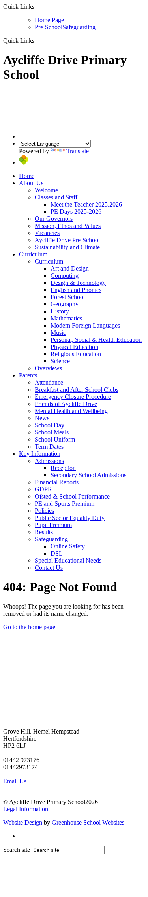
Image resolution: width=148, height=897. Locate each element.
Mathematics (66, 318)
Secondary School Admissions (88, 475)
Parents (28, 375)
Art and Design (70, 268)
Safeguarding (79, 27)
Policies (44, 510)
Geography (65, 304)
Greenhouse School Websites (88, 822)
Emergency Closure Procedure (73, 396)
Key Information (39, 453)
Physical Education (74, 346)
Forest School (68, 297)
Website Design (22, 822)
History (60, 311)
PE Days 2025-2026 (76, 211)
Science (60, 361)
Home (26, 176)
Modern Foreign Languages (85, 325)
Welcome (46, 190)
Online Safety (68, 546)
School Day (49, 425)
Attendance (49, 382)
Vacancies (47, 232)
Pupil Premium (53, 525)
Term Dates (49, 446)
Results (44, 532)
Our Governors (54, 218)
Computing (65, 275)
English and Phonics (76, 289)
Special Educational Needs (68, 560)
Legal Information (25, 809)
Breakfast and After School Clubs (76, 389)
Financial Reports (57, 482)
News (42, 418)
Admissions (49, 460)
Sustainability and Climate (67, 247)
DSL (57, 553)
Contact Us (49, 567)
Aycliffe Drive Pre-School (67, 240)
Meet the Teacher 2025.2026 (86, 204)
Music (58, 332)
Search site (16, 849)
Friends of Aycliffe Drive (66, 403)
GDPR (43, 489)
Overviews (48, 368)
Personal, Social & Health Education (96, 339)
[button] (37, 40)
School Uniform (55, 439)
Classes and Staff (56, 197)
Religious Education (76, 354)
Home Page (49, 20)
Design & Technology (78, 282)
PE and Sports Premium (64, 503)
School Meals (52, 432)
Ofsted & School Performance (72, 496)
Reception (63, 468)
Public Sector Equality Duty (70, 517)
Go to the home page (29, 627)
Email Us (14, 781)
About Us (31, 183)
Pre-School (48, 27)
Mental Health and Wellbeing (71, 411)
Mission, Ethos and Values (68, 225)
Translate (77, 151)
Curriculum (33, 254)
